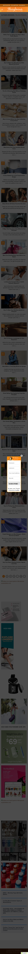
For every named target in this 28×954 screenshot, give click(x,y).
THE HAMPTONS (14, 5)
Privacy (17, 493)
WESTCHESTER (6, 5)
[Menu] (2, 9)
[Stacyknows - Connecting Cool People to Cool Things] (15, 9)
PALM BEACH (22, 5)
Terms (13, 493)
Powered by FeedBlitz (14, 490)
